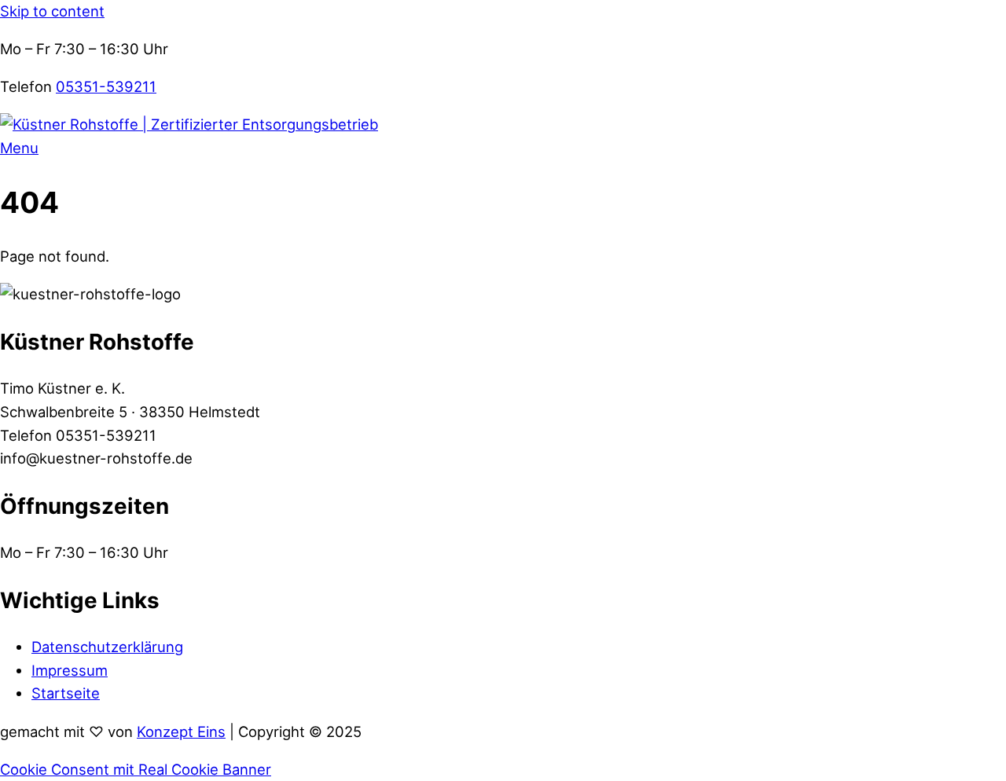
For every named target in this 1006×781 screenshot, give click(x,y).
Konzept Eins (181, 731)
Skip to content (52, 11)
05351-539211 (106, 86)
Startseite (65, 693)
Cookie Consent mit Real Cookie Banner (135, 769)
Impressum (69, 670)
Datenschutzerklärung (107, 646)
